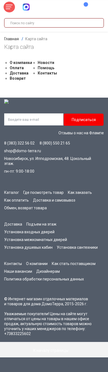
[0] (83, 7)
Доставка (19, 73)
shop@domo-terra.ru (22, 151)
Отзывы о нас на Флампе (81, 133)
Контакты (47, 73)
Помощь (46, 68)
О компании (21, 62)
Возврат (18, 78)
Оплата (17, 68)
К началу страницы (51, 350)
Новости (46, 62)
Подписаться (84, 119)
